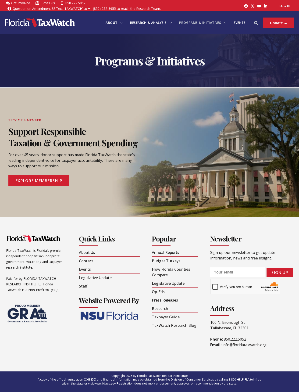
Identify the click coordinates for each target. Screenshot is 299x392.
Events (240, 23)
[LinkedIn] (265, 6)
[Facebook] (246, 6)
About (111, 23)
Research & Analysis (148, 23)
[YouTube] (259, 6)
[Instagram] (252, 6)
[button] (120, 23)
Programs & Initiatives (200, 23)
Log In (285, 6)
